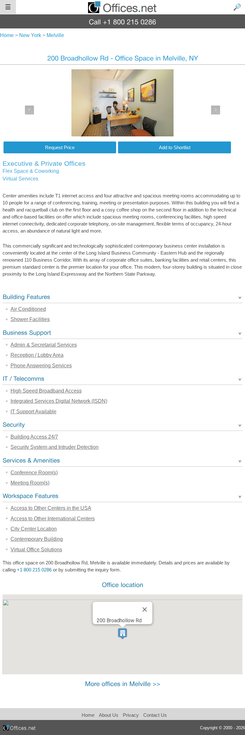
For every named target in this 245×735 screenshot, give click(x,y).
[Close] (144, 609)
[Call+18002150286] (122, 21)
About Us (108, 715)
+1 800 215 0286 (34, 569)
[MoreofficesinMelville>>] (122, 683)
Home (88, 715)
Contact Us (155, 715)
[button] (122, 633)
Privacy (131, 715)
